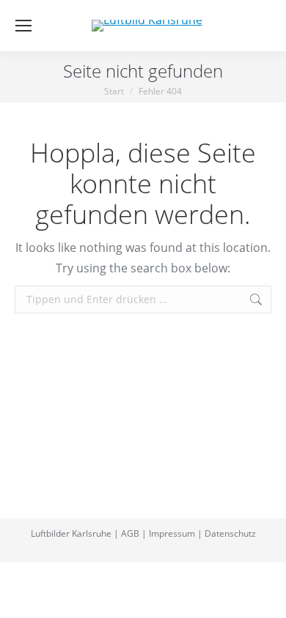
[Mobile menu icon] (23, 25)
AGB (130, 533)
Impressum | (175, 533)
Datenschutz (230, 533)
